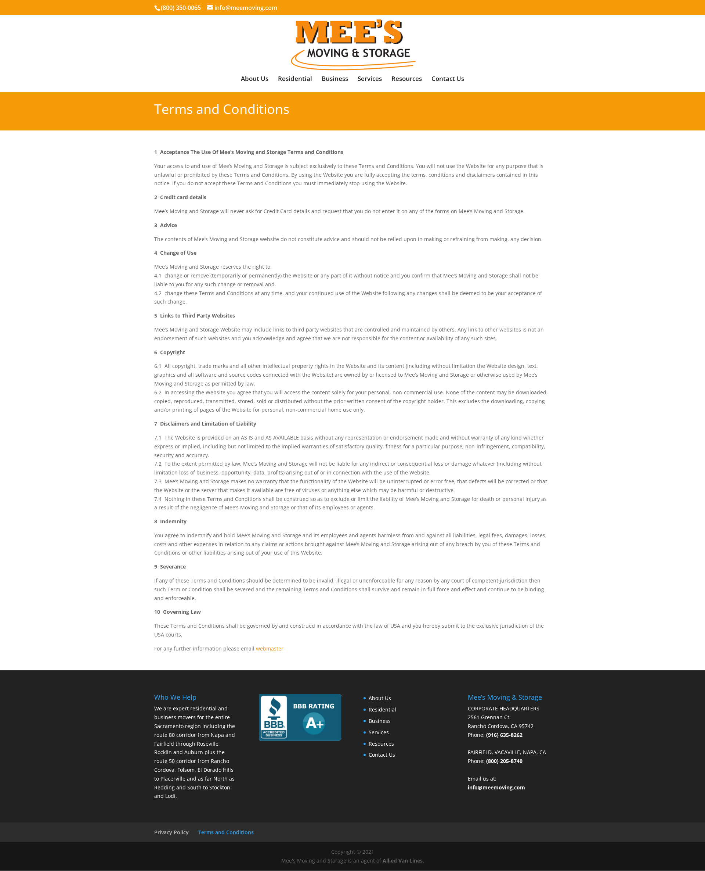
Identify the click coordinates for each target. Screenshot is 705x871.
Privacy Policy (171, 832)
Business (335, 79)
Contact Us (447, 79)
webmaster (269, 648)
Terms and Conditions (226, 832)
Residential (295, 79)
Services (370, 79)
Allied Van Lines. (403, 860)
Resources (406, 79)
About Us (254, 79)
